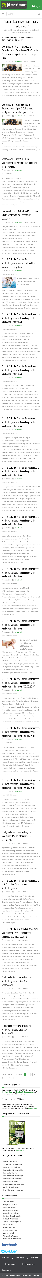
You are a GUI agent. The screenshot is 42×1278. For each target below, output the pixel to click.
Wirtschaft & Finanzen (10, 1236)
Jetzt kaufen (20, 1150)
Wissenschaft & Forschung (12, 1239)
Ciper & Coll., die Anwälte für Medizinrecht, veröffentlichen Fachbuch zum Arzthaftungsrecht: (20, 884)
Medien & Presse (9, 1227)
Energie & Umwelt (9, 1207)
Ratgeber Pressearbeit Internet (13, 1184)
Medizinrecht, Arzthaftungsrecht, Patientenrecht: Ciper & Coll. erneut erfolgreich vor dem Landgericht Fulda (18, 108)
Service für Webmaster (11, 1187)
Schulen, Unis (7, 1092)
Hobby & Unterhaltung (10, 1219)
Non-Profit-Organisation (25, 1092)
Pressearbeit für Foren (10, 1173)
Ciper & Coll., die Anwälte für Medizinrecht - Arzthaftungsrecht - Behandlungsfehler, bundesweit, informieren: (21, 520)
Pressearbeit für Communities (13, 1170)
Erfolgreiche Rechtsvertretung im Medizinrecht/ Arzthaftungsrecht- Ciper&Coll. (16, 836)
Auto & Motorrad (8, 1201)
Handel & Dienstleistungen (12, 1216)
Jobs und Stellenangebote (12, 1221)
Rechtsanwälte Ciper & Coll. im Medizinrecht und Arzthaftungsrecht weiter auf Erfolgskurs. (20, 162)
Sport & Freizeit (8, 1233)
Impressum (20, 1257)
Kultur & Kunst (8, 1224)
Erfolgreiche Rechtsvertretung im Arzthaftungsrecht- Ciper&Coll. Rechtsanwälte (16, 981)
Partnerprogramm (28, 1264)
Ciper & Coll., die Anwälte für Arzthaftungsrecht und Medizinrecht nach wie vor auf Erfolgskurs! (19, 263)
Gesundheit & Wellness (11, 1213)
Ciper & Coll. (18, 61)
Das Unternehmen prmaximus (13, 1190)
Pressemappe (10, 1264)
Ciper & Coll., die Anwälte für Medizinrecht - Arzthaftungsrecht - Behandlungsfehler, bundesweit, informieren (21, 318)
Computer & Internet (10, 1204)
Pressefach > (33, 1108)
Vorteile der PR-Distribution (12, 1164)
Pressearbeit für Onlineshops (13, 1175)
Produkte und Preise (10, 1161)
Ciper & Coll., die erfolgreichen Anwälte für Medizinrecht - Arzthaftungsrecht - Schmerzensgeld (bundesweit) (20, 932)
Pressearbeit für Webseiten (12, 1178)
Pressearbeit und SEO (10, 1181)
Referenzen (35, 1257)
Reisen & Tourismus (10, 1230)
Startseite (5, 1257)
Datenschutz (6, 1270)
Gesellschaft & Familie (10, 1210)
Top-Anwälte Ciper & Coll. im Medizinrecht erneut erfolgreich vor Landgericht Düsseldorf (20, 214)
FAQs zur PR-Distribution (12, 1167)
